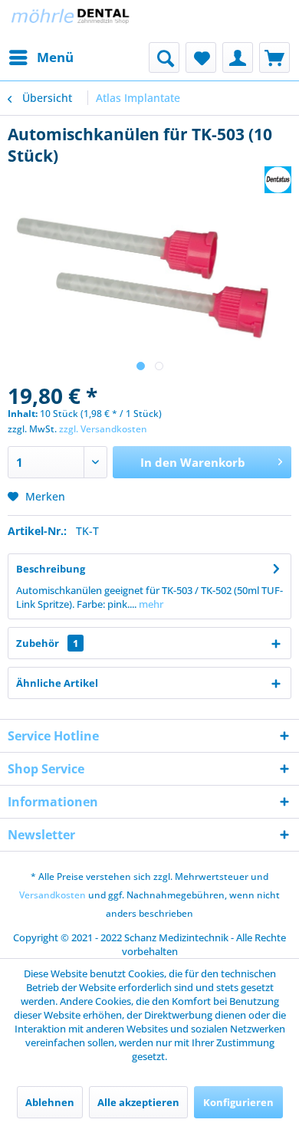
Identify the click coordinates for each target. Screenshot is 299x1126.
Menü (55, 57)
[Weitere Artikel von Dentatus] (277, 179)
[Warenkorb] (274, 57)
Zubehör (47, 643)
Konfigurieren (238, 1102)
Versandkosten (52, 894)
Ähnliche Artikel (57, 683)
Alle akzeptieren (138, 1102)
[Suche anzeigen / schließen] (164, 57)
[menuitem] (40, 57)
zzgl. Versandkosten (103, 428)
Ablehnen (49, 1102)
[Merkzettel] (201, 57)
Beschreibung (50, 569)
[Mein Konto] (237, 57)
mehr (149, 604)
